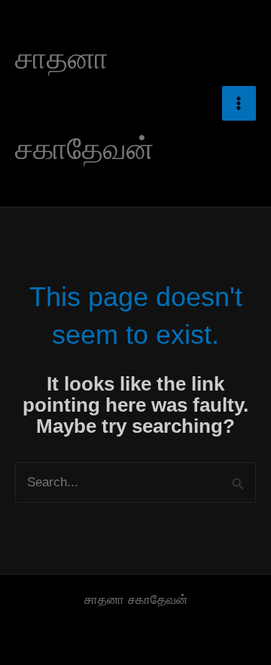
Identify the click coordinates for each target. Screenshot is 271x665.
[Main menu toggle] (239, 103)
